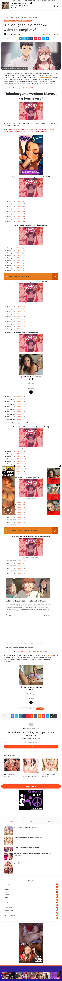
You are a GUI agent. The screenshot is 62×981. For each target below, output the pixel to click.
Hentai (6, 902)
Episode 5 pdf (21, 211)
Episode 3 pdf (21, 206)
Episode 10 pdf (21, 248)
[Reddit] (31, 716)
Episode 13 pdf (21, 255)
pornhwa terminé (9, 905)
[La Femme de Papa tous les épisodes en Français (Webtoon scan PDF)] (8, 856)
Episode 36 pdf (21, 411)
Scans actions (8, 912)
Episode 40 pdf (21, 451)
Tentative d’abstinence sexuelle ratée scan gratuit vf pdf (31, 776)
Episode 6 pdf (21, 214)
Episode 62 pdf (21, 565)
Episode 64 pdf (21, 571)
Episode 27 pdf (21, 324)
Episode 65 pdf (21, 573)
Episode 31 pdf (21, 399)
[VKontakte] (35, 716)
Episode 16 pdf (21, 263)
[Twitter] (24, 38)
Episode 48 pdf (21, 471)
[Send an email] (11, 34)
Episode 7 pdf (21, 216)
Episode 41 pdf (21, 454)
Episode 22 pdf (21, 311)
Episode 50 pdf (21, 502)
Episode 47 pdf (21, 469)
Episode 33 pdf (21, 404)
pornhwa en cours (9, 899)
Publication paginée (10, 915)
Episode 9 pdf (21, 221)
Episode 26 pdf (21, 321)
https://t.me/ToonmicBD (26, 88)
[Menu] (60, 7)
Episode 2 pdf (21, 204)
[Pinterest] (35, 38)
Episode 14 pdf (21, 258)
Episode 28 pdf (21, 326)
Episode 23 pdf (21, 314)
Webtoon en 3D (9, 910)
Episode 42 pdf (21, 456)
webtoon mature (27, 20)
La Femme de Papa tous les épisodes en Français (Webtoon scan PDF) (32, 853)
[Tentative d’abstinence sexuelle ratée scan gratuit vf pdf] (31, 766)
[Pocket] (39, 38)
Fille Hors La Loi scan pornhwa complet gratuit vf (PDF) (12, 773)
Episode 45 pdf (21, 464)
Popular (11, 821)
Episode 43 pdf (21, 459)
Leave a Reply (31, 786)
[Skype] (43, 38)
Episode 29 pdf (21, 329)
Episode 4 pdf (21, 209)
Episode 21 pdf (21, 309)
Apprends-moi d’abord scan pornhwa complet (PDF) (49, 773)
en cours (7, 887)
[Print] (55, 716)
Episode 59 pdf (21, 525)
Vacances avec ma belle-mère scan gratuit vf (26, 827)
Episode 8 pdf (21, 219)
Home (6, 17)
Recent (30, 821)
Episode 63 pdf (21, 568)
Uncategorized (8, 907)
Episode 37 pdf (21, 414)
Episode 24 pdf (21, 316)
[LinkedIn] (28, 38)
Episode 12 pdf (21, 253)
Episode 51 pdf (21, 504)
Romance (7, 20)
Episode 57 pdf (21, 519)
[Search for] (57, 7)
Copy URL (39, 709)
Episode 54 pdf (21, 512)
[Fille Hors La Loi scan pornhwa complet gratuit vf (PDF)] (12, 765)
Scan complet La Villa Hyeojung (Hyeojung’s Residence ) (32, 651)
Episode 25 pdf (21, 319)
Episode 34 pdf (21, 406)
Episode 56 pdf (21, 517)
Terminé (11, 17)
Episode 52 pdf (21, 507)
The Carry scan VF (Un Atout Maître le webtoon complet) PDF (30, 862)
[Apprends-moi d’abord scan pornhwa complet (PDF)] (50, 765)
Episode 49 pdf (21, 474)
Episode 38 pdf (21, 416)
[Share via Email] (51, 716)
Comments (50, 821)
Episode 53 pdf (21, 509)
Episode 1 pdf (21, 201)
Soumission (13, 20)
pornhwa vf (8, 897)
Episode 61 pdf (21, 563)
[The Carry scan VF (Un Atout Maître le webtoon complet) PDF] (8, 867)
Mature (6, 892)
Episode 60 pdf (21, 560)
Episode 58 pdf (21, 522)
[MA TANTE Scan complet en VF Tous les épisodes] (8, 849)
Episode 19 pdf (21, 270)
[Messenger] (47, 38)
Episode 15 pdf (21, 260)
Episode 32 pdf (21, 401)
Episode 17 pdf (21, 265)
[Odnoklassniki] (39, 716)
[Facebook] (20, 38)
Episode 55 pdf (21, 514)
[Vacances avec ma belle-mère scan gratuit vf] (8, 831)
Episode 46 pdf (21, 466)
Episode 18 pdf (21, 268)
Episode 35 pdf (21, 409)
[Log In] (54, 7)
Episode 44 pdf (21, 461)
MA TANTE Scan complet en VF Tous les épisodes (27, 847)
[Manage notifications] (4, 977)
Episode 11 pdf (21, 250)
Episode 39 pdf (21, 419)
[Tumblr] (31, 38)
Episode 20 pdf (21, 306)
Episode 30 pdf (21, 396)
